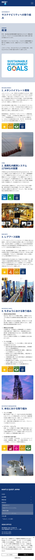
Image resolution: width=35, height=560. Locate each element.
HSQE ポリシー (6, 505)
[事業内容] (31, 499)
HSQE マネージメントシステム (9, 508)
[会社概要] (31, 497)
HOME (3, 494)
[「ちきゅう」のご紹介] (31, 519)
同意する (26, 554)
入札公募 (4, 516)
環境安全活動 (5, 510)
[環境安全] (31, 502)
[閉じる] (33, 538)
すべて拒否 (9, 554)
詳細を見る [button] (17, 557)
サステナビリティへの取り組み (9, 513)
